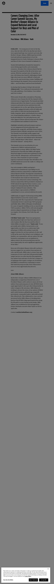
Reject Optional (33, 579)
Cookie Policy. (28, 576)
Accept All (43, 579)
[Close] (48, 568)
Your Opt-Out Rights (8, 579)
